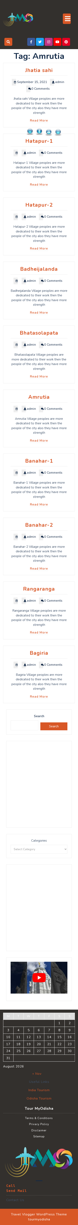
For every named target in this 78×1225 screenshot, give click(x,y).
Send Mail (16, 1191)
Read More (39, 120)
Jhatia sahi (39, 70)
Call (10, 1186)
